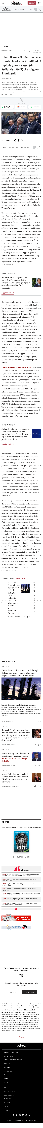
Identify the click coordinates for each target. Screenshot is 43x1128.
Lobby (4, 46)
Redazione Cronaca (9, 745)
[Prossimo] (39, 602)
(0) (29, 616)
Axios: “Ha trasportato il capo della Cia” (14, 759)
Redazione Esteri (8, 765)
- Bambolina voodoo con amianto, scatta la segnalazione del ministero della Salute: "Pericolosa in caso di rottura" (20, 875)
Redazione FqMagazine (10, 786)
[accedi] (39, 3)
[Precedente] (3, 602)
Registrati (30, 992)
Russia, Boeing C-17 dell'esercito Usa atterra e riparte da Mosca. (15, 754)
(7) (40, 765)
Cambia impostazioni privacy (13, 1060)
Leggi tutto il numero (21, 857)
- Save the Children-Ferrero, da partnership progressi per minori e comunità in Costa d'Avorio (19, 899)
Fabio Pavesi (6, 78)
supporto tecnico (11, 1030)
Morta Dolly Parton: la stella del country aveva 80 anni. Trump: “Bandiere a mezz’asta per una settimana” (15, 778)
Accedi (13, 992)
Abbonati (32, 3)
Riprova (21, 1037)
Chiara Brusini (14, 617)
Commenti (7, 140)
